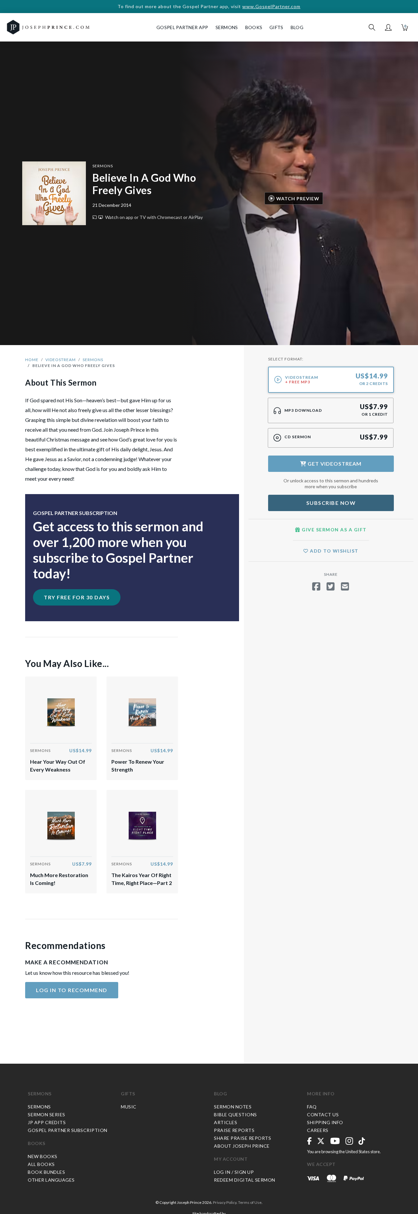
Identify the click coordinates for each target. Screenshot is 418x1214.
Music (129, 1106)
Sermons (102, 165)
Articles (225, 1122)
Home (32, 359)
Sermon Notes (232, 1106)
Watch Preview (297, 198)
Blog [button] (297, 27)
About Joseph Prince (242, 1146)
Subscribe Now (331, 503)
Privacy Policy (224, 1202)
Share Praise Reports (242, 1138)
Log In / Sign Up (234, 1172)
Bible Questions (235, 1114)
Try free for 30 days (77, 597)
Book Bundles (46, 1172)
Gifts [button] (276, 27)
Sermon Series (46, 1114)
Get (334, 463)
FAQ (312, 1106)
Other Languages (51, 1180)
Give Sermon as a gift (333, 529)
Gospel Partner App (182, 27)
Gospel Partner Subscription (67, 1130)
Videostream (60, 359)
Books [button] (254, 27)
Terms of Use (250, 1202)
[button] (388, 27)
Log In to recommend (71, 990)
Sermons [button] (227, 27)
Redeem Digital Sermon (244, 1180)
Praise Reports (234, 1130)
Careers (318, 1130)
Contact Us (323, 1114)
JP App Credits (47, 1122)
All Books (41, 1164)
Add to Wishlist (334, 551)
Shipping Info (325, 1122)
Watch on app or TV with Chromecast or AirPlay (153, 217)
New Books (42, 1156)
